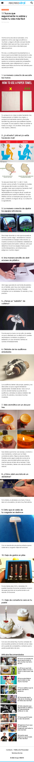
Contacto (9, 750)
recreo (17, 3)
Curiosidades (5, 9)
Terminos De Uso (17, 753)
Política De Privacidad (21, 750)
